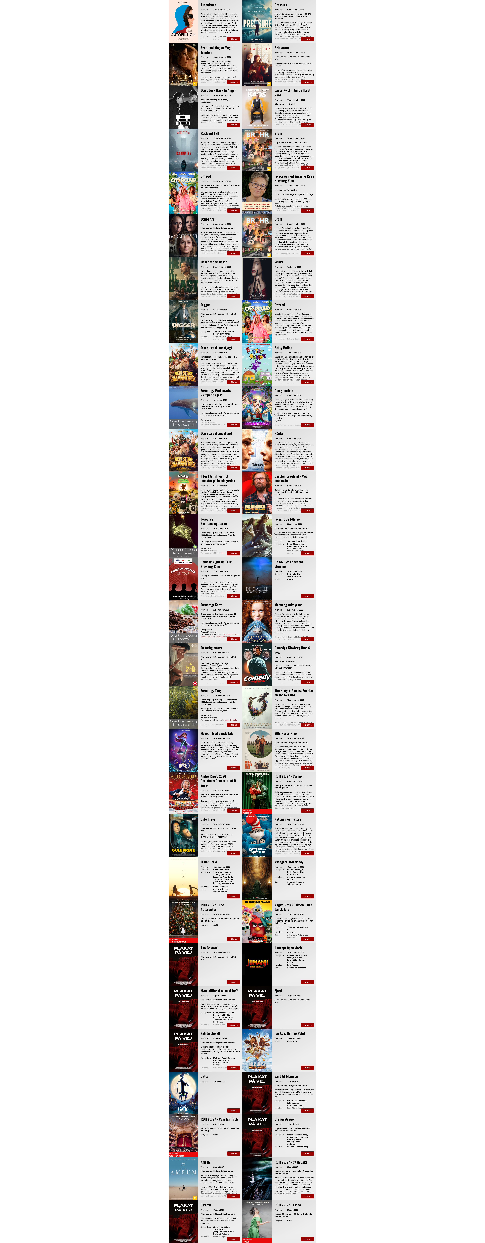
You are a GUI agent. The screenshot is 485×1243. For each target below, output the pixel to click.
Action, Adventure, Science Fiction (295, 883)
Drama (290, 579)
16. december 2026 (221, 867)
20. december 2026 (221, 914)
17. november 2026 (221, 695)
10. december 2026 (221, 824)
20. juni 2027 (292, 1210)
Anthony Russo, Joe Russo (296, 878)
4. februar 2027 (220, 1038)
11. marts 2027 (293, 1081)
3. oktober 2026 (220, 353)
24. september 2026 (222, 224)
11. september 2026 (296, 100)
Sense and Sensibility (296, 541)
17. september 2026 (222, 138)
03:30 (215, 1135)
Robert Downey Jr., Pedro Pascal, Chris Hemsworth (296, 872)
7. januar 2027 (219, 995)
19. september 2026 (296, 138)
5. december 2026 (221, 790)
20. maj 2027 (218, 1167)
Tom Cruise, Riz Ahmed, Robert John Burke (224, 332)
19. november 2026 (295, 700)
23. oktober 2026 (220, 571)
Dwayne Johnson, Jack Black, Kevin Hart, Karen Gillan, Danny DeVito (297, 958)
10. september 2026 (222, 57)
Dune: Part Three (221, 870)
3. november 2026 (221, 610)
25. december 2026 (295, 914)
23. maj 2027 (292, 1167)
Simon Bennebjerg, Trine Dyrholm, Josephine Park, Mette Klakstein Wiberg (223, 1230)
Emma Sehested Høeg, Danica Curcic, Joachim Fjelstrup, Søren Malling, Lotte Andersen (297, 1139)
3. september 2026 (221, 10)
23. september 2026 (296, 186)
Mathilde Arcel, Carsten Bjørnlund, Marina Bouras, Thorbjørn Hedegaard (224, 1061)
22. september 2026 (222, 181)
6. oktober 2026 (220, 400)
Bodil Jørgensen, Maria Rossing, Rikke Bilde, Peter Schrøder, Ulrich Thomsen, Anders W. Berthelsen (223, 1017)
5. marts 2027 (219, 1081)
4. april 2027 (218, 1124)
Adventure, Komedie (296, 967)
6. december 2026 (295, 781)
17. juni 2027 (218, 1210)
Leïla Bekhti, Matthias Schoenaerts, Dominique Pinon (297, 1103)
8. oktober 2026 (294, 395)
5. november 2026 (295, 610)
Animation (292, 1041)
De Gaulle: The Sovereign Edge (294, 575)
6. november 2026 (295, 657)
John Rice (291, 932)
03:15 (289, 1220)
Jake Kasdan (292, 965)
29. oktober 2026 (294, 571)
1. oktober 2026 (294, 267)
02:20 (215, 925)
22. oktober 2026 (294, 524)
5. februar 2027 (294, 1038)
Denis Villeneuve (220, 886)
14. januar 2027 (294, 995)
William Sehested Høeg (297, 1147)
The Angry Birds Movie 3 (297, 928)
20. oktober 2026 (220, 528)
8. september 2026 (295, 10)
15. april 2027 (293, 1124)
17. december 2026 (295, 867)
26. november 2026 (221, 738)
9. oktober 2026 (294, 486)
